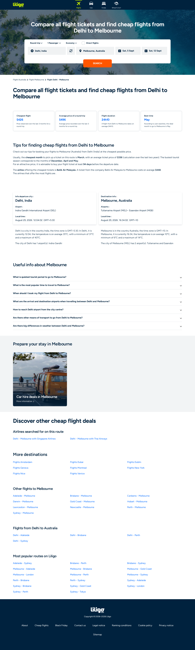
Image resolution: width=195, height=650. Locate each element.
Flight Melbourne (36, 80)
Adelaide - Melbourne (24, 495)
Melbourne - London (23, 574)
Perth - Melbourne (136, 507)
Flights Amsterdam (22, 462)
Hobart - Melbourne (137, 501)
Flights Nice (19, 473)
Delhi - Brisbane (78, 535)
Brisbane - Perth (78, 563)
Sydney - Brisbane (22, 586)
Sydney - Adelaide (136, 580)
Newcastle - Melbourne (82, 507)
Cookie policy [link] (145, 625)
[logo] (18, 5)
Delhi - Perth (133, 535)
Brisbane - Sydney (136, 563)
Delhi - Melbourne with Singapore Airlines (34, 438)
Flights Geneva (20, 467)
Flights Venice (77, 473)
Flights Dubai (76, 462)
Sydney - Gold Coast (80, 586)
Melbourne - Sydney (137, 574)
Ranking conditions (121, 625)
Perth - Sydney (77, 580)
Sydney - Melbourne (23, 513)
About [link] (25, 625)
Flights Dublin (134, 462)
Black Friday (61, 625)
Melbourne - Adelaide (24, 569)
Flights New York (135, 467)
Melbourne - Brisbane (81, 569)
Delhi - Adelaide (21, 535)
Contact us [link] (80, 625)
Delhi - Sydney (20, 541)
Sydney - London (135, 586)
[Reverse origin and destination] (71, 51)
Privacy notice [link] (166, 625)
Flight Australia (19, 80)
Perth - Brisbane (21, 580)
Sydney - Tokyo (78, 591)
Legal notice (99, 625)
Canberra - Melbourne (138, 495)
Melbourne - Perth (79, 574)
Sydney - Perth (20, 591)
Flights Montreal (78, 467)
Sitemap (97, 634)
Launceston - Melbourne (25, 507)
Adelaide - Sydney (22, 563)
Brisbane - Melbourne (81, 495)
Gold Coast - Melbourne (82, 501)
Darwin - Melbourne (23, 501)
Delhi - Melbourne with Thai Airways (88, 438)
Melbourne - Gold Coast (139, 569)
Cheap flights (41, 625)
